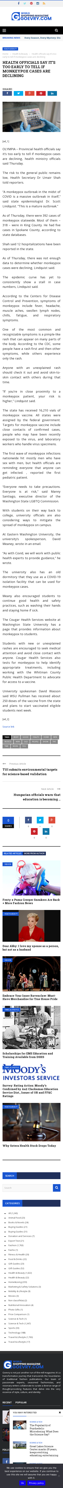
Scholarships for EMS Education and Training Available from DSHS (28, 1055)
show (45, 741)
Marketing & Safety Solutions (23, 1286)
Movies (12, 1295)
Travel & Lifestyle (12, 1010)
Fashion (8, 864)
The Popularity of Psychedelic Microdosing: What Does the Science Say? (44, 1430)
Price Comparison (17, 1314)
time (6, 746)
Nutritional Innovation (19, 1305)
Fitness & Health (16, 1254)
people (35, 741)
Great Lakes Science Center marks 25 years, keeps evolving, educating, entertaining (44, 1451)
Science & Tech (36, 1422)
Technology (14, 1332)
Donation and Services (20, 1236)
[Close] (60, 1412)
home (46, 737)
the (54, 741)
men (55, 737)
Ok (22, 1483)
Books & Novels (16, 1222)
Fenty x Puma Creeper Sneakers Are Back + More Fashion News (31, 901)
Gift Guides (14, 1263)
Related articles (13, 853)
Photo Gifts (14, 1309)
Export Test (14, 1240)
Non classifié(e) (16, 1300)
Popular (21, 1402)
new (18, 741)
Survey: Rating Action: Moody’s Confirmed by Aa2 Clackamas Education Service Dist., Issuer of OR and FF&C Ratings (30, 1091)
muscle (8, 741)
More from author (34, 853)
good (25, 737)
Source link (8, 726)
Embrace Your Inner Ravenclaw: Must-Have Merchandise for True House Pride (30, 997)
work (15, 746)
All (9, 1213)
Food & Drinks (15, 1259)
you (24, 746)
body (16, 737)
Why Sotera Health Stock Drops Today (29, 1145)
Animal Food (14, 1217)
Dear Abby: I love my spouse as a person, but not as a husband (31, 947)
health (36, 737)
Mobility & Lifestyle (17, 1291)
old (26, 741)
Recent (7, 1402)
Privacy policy (36, 1483)
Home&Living (15, 1282)
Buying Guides (15, 1226)
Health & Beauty (10, 49)
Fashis (11, 1249)
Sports (11, 1327)
